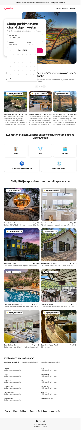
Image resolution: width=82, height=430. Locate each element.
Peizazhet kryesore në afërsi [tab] (50, 362)
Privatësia (37, 427)
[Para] (44, 86)
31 (10, 79)
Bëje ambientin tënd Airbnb (65, 8)
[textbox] (16, 44)
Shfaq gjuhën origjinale (57, 2)
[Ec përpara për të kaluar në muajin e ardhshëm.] (33, 50)
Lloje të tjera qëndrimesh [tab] (30, 362)
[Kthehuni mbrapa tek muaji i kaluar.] (10, 50)
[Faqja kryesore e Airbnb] (9, 8)
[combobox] (25, 37)
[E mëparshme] (36, 86)
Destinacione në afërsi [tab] (11, 362)
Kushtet (44, 427)
